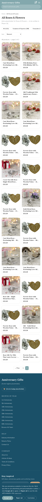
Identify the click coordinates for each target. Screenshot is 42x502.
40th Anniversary (7, 417)
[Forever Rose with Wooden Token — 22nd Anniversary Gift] (11, 202)
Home (3, 14)
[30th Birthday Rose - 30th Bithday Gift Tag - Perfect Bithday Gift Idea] (31, 56)
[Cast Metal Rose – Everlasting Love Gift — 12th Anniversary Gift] (31, 114)
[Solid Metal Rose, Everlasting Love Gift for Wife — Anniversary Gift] (31, 202)
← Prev (17, 368)
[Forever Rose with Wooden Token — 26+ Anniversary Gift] (31, 290)
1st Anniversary (7, 400)
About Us (5, 455)
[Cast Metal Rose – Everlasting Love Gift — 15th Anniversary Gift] (11, 260)
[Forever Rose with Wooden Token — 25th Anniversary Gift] (31, 144)
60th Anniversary (7, 424)
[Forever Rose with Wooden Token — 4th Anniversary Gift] (31, 173)
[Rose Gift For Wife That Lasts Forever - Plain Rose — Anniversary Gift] (11, 348)
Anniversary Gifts (11, 2)
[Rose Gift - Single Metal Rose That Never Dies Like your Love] (11, 290)
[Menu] (39, 2)
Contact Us (5, 445)
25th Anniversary (7, 410)
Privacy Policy (6, 465)
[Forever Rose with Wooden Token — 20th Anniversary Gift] (11, 85)
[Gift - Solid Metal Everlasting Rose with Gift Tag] (31, 319)
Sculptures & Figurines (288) (21, 28)
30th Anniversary (7, 414)
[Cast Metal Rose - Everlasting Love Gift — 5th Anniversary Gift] (31, 260)
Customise (31, 498)
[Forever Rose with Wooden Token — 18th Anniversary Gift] (31, 231)
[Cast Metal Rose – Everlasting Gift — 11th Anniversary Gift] (11, 231)
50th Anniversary (7, 420)
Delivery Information (8, 438)
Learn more (18, 493)
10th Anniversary (7, 407)
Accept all (7, 498)
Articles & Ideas (7, 458)
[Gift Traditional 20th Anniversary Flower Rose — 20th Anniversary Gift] (31, 85)
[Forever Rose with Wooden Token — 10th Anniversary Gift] (31, 348)
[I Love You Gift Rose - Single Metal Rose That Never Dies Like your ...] (11, 173)
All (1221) (6, 28)
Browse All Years (7, 427)
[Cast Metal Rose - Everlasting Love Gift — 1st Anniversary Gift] (11, 56)
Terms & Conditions (8, 462)
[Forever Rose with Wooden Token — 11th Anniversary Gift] (11, 319)
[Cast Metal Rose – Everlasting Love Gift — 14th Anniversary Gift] (11, 114)
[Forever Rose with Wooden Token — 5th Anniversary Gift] (11, 144)
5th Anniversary (7, 403)
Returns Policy (6, 441)
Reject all (19, 498)
